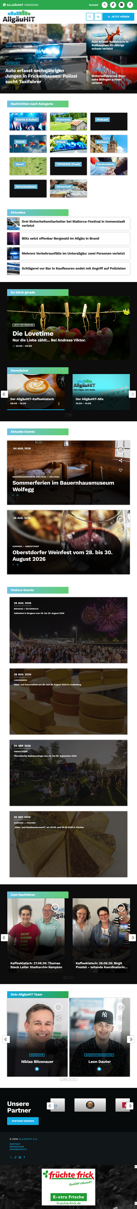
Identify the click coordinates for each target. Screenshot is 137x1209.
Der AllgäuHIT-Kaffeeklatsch (32, 399)
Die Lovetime (32, 333)
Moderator (37, 1064)
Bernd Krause (99, 1062)
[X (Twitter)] (105, 5)
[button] (66, 414)
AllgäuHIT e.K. (28, 1139)
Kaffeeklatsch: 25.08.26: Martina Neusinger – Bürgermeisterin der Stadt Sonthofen (35, 967)
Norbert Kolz (37, 1070)
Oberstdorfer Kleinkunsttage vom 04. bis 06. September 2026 (45, 756)
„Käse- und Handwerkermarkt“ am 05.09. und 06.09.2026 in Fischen (49, 827)
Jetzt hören (118, 16)
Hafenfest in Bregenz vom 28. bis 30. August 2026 (39, 613)
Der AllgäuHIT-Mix (89, 399)
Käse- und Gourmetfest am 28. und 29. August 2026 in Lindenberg (47, 684)
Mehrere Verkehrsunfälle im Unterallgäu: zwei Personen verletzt (73, 253)
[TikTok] (113, 5)
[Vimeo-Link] (19, 17)
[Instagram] (122, 5)
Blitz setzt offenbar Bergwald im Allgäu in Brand (60, 238)
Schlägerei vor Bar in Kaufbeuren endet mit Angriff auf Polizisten (74, 268)
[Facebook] (130, 5)
